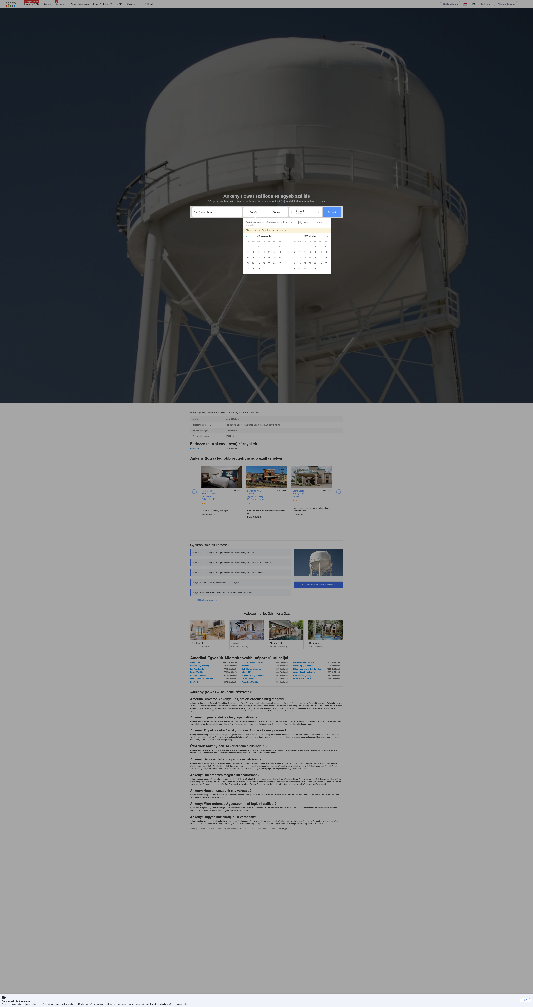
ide (185, 1004)
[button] (246, 236)
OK (525, 1000)
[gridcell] (253, 246)
